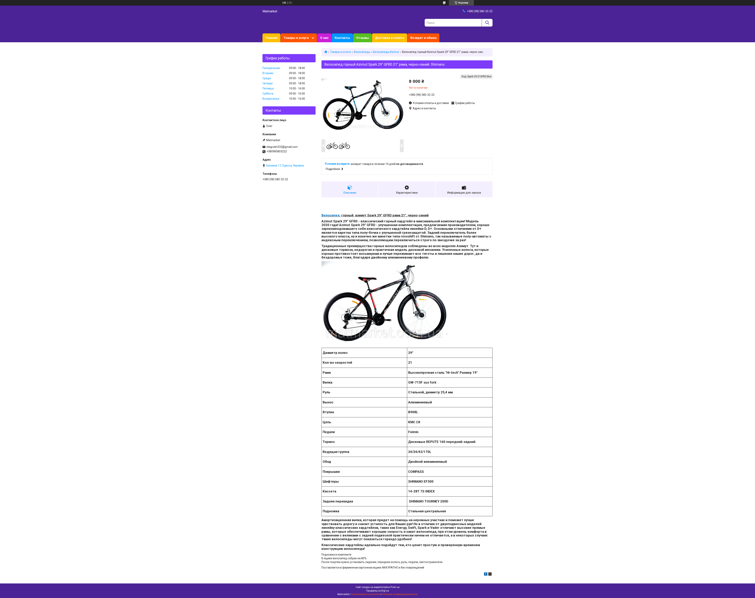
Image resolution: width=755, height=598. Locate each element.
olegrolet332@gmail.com (282, 146)
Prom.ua (395, 587)
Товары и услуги (296, 38)
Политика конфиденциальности (400, 594)
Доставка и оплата (389, 38)
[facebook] (485, 574)
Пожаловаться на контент (365, 594)
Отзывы (362, 38)
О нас (324, 38)
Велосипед (330, 215)
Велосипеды (362, 52)
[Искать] (487, 23)
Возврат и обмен (423, 38)
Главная (271, 38)
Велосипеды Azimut (386, 52)
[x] (490, 574)
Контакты (342, 38)
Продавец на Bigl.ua (377, 590)
